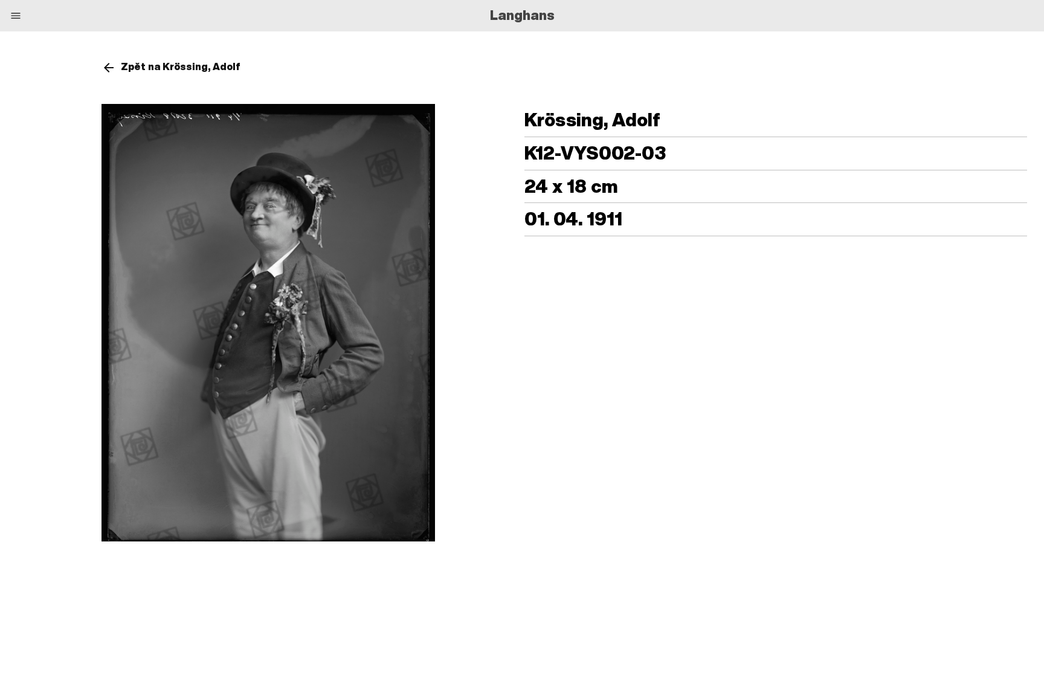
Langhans (522, 15)
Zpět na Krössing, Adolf (180, 66)
